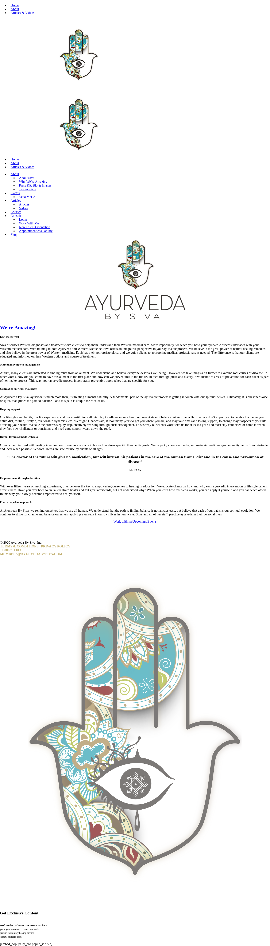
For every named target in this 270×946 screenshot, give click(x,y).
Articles (16, 200)
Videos (23, 208)
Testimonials (27, 189)
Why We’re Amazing (33, 181)
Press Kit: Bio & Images (35, 185)
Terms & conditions (19, 546)
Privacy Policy (55, 546)
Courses (16, 212)
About (15, 9)
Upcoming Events (144, 521)
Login (23, 219)
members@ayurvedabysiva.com (31, 554)
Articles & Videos (22, 13)
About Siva (26, 178)
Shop (14, 234)
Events (15, 193)
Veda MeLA (27, 197)
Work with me (122, 521)
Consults (16, 215)
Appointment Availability (36, 231)
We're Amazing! (17, 327)
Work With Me (29, 223)
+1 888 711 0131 (11, 550)
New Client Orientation (34, 227)
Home (15, 5)
